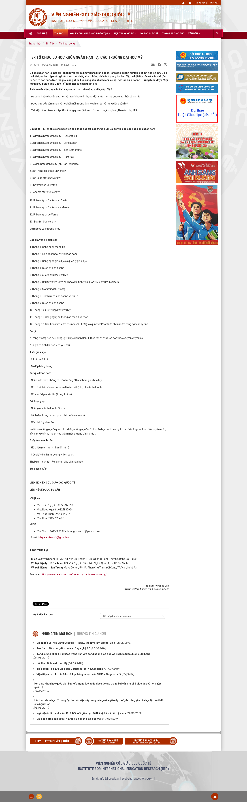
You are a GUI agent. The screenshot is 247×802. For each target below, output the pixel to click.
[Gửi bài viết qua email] (153, 64)
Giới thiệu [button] (43, 33)
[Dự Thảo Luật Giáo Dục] (197, 108)
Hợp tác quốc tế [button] (124, 33)
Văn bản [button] (193, 33)
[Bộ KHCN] (197, 55)
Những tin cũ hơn (91, 634)
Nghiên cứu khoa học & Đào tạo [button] (89, 33)
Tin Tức (50, 43)
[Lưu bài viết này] (166, 64)
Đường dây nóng (108, 741)
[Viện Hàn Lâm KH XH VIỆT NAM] (197, 66)
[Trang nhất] (31, 33)
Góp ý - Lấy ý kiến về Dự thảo (52, 741)
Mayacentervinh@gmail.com (55, 537)
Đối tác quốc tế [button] (149, 33)
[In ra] (160, 64)
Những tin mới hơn (57, 634)
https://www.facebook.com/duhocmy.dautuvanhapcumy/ (74, 574)
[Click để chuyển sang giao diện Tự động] (31, 796)
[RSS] (190, 2)
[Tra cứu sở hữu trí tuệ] (197, 77)
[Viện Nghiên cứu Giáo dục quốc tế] (37, 17)
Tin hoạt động (67, 43)
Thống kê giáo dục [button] (173, 33)
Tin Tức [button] (59, 33)
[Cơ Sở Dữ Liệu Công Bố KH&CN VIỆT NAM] (197, 88)
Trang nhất (35, 43)
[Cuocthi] (197, 141)
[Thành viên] (183, 2)
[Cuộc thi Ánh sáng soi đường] (197, 171)
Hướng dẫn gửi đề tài (147, 741)
